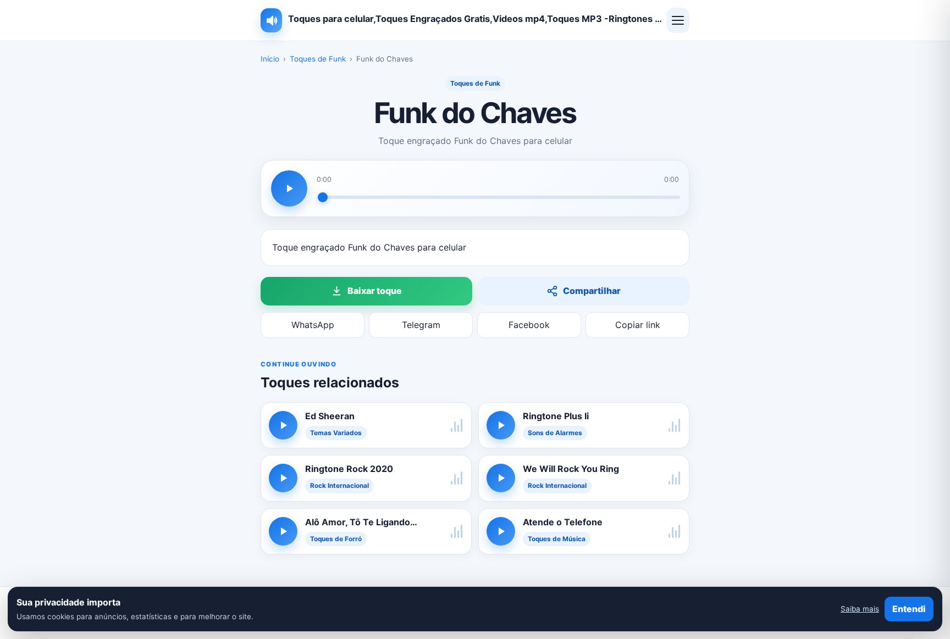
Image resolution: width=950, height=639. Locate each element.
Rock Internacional (339, 486)
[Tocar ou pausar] (289, 188)
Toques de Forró (336, 539)
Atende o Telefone (563, 521)
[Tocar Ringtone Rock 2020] (283, 478)
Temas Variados (336, 433)
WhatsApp (312, 324)
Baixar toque (374, 290)
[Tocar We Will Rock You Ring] (501, 478)
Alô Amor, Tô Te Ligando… (361, 521)
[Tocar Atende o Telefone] (501, 531)
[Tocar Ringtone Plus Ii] (501, 425)
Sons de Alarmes (555, 433)
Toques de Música (557, 539)
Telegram (421, 324)
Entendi (909, 608)
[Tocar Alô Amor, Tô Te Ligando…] (283, 531)
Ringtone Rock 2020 (349, 468)
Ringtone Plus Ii (556, 415)
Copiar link (637, 324)
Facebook (529, 324)
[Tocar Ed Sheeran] (283, 425)
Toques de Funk (318, 58)
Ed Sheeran (330, 415)
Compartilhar (592, 290)
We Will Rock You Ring (571, 468)
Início (270, 58)
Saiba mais (860, 608)
